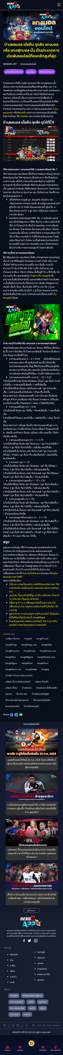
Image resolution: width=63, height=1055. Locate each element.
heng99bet (47, 644)
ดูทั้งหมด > (31, 910)
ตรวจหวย (14, 1014)
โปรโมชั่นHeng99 (31, 706)
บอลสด (40, 963)
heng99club (29, 651)
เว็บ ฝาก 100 (21, 694)
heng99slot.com (13, 669)
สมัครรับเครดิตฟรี (14, 72)
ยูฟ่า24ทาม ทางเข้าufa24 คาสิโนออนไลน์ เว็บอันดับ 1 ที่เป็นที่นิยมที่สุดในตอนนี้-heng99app (34, 615)
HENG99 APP (10, 64)
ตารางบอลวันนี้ (16, 1002)
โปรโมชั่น (41, 952)
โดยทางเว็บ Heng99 (40, 276)
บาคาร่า (13, 976)
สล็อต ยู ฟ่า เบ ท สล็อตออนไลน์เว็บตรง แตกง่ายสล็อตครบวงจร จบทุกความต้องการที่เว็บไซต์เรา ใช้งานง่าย (33, 606)
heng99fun (10, 657)
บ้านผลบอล (26, 687)
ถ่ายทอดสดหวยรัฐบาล (32, 995)
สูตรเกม (40, 980)
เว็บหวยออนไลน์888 (41, 700)
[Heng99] (24, 5)
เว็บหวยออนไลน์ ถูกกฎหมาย (17, 700)
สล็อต (12, 971)
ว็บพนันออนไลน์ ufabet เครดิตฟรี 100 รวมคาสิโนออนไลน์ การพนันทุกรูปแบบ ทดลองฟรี (33, 623)
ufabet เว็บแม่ (11, 687)
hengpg (45, 669)
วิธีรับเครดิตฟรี (46, 72)
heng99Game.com (46, 657)
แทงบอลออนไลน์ (28, 64)
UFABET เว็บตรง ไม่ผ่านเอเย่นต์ (18, 675)
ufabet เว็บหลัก (41, 681)
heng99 (28, 638)
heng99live (27, 663)
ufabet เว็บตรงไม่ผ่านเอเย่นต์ (17, 681)
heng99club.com (48, 651)
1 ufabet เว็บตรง (12, 638)
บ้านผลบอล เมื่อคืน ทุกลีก (46, 687)
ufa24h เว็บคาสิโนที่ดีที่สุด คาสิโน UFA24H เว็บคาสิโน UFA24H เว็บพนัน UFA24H (34, 597)
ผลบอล (8, 694)
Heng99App (11, 644)
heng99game (26, 657)
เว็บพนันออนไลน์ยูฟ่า (40, 694)
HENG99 (14, 954)
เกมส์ (12, 982)
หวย (11, 960)
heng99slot (42, 663)
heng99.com (42, 638)
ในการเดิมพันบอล (31, 573)
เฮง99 (32, 1008)
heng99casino (12, 651)
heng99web (31, 669)
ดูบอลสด (31, 72)
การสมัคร (23, 116)
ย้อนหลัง (22, 112)
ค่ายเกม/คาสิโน (43, 974)
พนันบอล (41, 957)
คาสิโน (12, 965)
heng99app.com (29, 644)
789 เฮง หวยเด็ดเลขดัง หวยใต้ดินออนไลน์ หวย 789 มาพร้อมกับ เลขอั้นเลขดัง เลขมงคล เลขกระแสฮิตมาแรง (34, 587)
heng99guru (11, 663)
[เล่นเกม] (31, 1043)
